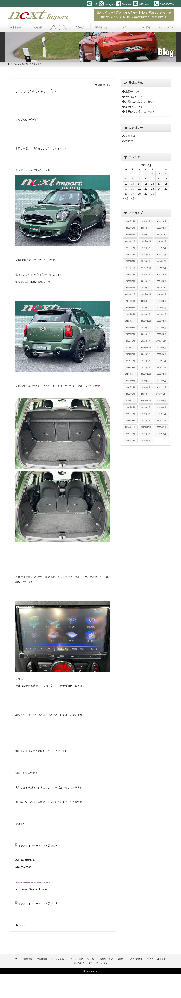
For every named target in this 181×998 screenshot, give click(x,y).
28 (139, 193)
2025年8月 (130, 248)
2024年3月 (161, 281)
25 (165, 188)
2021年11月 (130, 347)
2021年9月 (161, 347)
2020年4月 (145, 387)
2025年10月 (146, 241)
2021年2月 (130, 367)
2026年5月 (130, 228)
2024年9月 (161, 268)
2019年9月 (161, 401)
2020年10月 (146, 374)
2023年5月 (130, 307)
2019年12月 (161, 394)
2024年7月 (145, 274)
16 (152, 183)
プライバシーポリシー (99, 963)
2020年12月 (161, 367)
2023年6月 (161, 301)
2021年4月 (145, 361)
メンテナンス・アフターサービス (67, 959)
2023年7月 (145, 301)
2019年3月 (161, 414)
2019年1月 (145, 420)
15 (145, 183)
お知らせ (130, 136)
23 (152, 188)
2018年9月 (161, 427)
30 (152, 193)
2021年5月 (130, 361)
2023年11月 (130, 294)
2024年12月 (161, 261)
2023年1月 (145, 314)
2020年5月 (130, 387)
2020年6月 (161, 381)
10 (159, 178)
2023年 (25, 64)
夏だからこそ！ (134, 106)
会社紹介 (121, 959)
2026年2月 (130, 235)
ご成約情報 (41, 959)
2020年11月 (130, 374)
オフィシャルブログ (156, 959)
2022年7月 (145, 328)
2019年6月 (161, 407)
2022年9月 (161, 321)
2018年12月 (161, 420)
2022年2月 (130, 341)
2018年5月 (130, 440)
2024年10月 (146, 268)
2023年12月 (161, 288)
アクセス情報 (136, 959)
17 (159, 183)
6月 (33, 64)
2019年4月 (145, 414)
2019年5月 (130, 414)
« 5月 (125, 198)
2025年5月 (130, 254)
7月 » (134, 198)
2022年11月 (130, 321)
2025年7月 (145, 248)
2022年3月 (161, 334)
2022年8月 (130, 328)
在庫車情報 (27, 959)
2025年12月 (161, 235)
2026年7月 (145, 221)
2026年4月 (145, 228)
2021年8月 (130, 354)
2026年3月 (161, 228)
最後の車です (132, 91)
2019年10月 (146, 401)
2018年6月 (161, 434)
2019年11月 (130, 401)
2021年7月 (145, 354)
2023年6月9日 (104, 85)
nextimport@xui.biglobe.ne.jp (33, 889)
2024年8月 (130, 274)
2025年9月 (161, 241)
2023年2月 (130, 314)
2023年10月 (146, 294)
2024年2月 (130, 288)
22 (145, 188)
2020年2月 (130, 394)
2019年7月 (145, 407)
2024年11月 (130, 268)
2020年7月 (145, 381)
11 (165, 178)
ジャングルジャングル (35, 91)
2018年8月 (130, 434)
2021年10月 (146, 347)
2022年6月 (161, 328)
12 (126, 183)
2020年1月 (145, 394)
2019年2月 (130, 420)
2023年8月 (130, 301)
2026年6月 (161, 221)
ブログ (16, 64)
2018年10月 (146, 427)
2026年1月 (145, 235)
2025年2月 (130, 261)
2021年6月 (161, 354)
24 (159, 188)
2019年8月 (130, 407)
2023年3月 (161, 307)
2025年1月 (145, 261)
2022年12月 (161, 314)
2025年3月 (161, 254)
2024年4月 (145, 281)
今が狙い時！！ (134, 96)
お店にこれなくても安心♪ (139, 101)
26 (126, 193)
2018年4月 (145, 440)
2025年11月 (130, 241)
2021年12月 (161, 341)
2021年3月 (161, 361)
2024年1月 (145, 288)
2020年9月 (161, 374)
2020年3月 (161, 387)
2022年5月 (130, 334)
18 (165, 183)
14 (139, 183)
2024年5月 (130, 281)
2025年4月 (145, 254)
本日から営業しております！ (141, 111)
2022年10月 (146, 321)
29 (145, 193)
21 (139, 188)
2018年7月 (145, 434)
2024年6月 (161, 274)
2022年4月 (145, 334)
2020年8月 (130, 381)
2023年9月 (161, 294)
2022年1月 (145, 341)
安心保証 (91, 959)
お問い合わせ (77, 963)
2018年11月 (130, 427)
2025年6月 (161, 248)
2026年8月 (130, 221)
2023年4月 (145, 307)
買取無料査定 (106, 959)
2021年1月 (145, 367)
